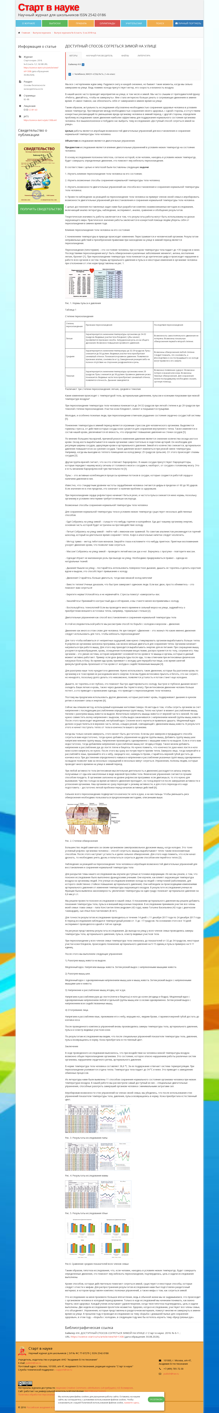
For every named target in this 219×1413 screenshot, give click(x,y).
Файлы (125, 55)
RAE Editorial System (95, 1391)
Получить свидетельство (41, 209)
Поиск (160, 23)
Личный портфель (189, 23)
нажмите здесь (131, 1402)
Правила (81, 23)
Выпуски (54, 23)
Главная (26, 32)
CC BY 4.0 (33, 109)
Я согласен (156, 1399)
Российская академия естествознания (47, 1407)
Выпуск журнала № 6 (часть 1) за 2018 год (75, 32)
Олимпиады (107, 23)
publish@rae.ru (33, 1362)
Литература (144, 55)
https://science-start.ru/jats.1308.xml (40, 120)
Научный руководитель (99, 55)
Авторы (73, 55)
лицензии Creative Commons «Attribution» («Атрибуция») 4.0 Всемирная (94, 1387)
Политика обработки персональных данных (42, 1394)
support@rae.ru (64, 1369)
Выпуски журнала (42, 32)
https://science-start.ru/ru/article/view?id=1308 (97, 1336)
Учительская (134, 23)
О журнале (28, 23)
